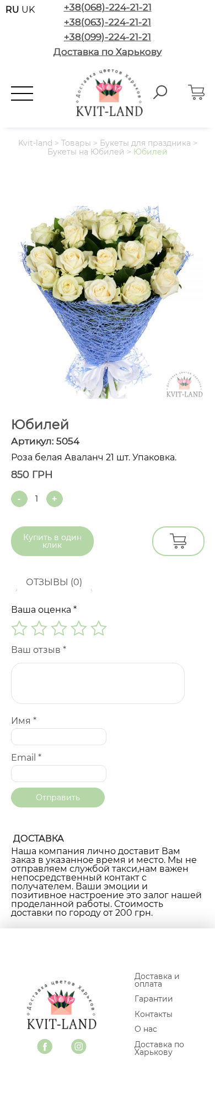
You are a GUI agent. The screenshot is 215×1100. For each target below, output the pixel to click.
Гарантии (154, 999)
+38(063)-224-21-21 (107, 22)
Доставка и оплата (157, 980)
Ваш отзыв (38, 650)
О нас (146, 1029)
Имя (23, 721)
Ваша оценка (44, 609)
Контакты (154, 1014)
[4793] (178, 541)
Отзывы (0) (54, 582)
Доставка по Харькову (159, 1048)
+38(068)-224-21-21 (108, 7)
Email (26, 757)
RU (14, 9)
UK (28, 9)
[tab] (54, 582)
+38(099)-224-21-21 (107, 36)
